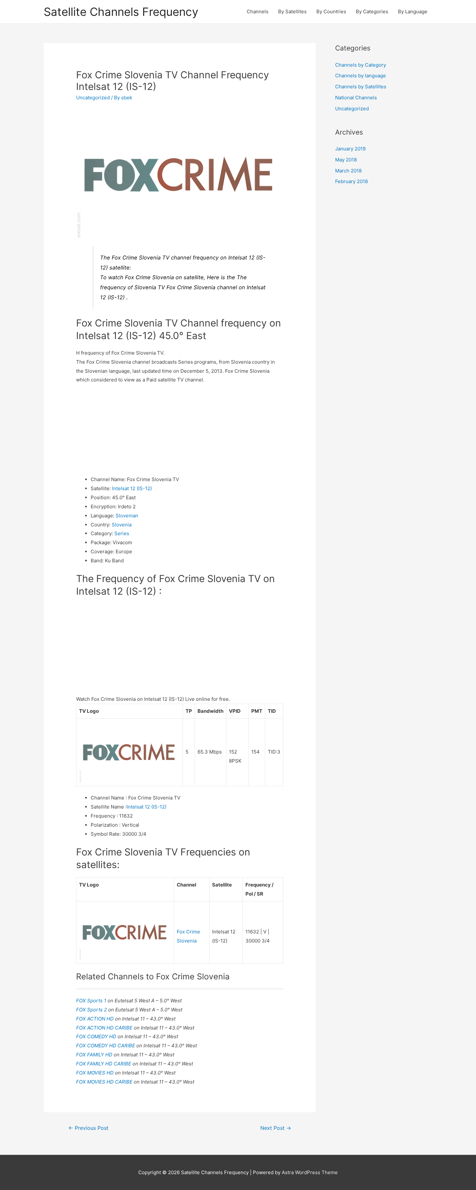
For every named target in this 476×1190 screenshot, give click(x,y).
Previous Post (88, 1128)
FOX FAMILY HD (95, 1055)
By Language (412, 11)
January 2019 (350, 149)
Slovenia (121, 525)
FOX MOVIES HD (95, 1073)
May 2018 (346, 160)
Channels (257, 11)
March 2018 (348, 171)
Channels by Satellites (360, 86)
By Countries (331, 11)
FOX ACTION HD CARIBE (105, 1028)
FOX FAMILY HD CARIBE (104, 1064)
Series (121, 533)
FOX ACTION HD (95, 1019)
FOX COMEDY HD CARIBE (106, 1045)
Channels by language (360, 75)
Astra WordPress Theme (310, 1172)
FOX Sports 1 (92, 1000)
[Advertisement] (179, 429)
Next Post (275, 1128)
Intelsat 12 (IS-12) (132, 488)
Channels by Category (360, 65)
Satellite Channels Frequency (121, 11)
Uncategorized (93, 97)
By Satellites (292, 11)
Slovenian (127, 515)
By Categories (372, 11)
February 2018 (351, 181)
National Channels (356, 97)
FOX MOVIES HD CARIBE (105, 1082)
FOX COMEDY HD (97, 1036)
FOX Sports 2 (92, 1010)
